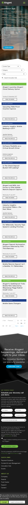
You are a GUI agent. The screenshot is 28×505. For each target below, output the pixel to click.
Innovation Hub (6, 466)
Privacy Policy (4, 453)
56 (22, 323)
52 (18, 320)
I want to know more (16, 502)
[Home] (7, 3)
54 (25, 320)
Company (4, 476)
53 (22, 320)
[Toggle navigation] (24, 2)
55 (18, 323)
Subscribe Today (14, 366)
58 (3, 326)
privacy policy (8, 436)
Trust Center (5, 482)
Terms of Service (14, 453)
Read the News (10, 99)
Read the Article (10, 119)
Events (3, 468)
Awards (3, 479)
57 (25, 323)
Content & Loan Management (10, 463)
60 (10, 326)
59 (7, 326)
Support (3, 485)
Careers (3, 487)
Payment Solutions (7, 460)
